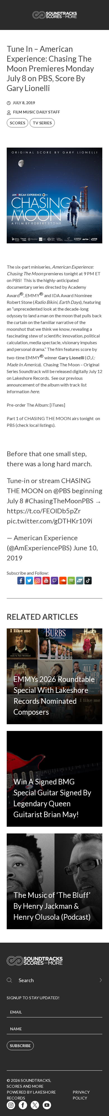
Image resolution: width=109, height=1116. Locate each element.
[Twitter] (29, 580)
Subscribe (20, 1045)
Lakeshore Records (30, 378)
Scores (17, 122)
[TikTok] (88, 580)
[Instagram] (38, 580)
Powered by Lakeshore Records (31, 1095)
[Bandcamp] (80, 580)
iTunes (57, 404)
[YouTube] (46, 580)
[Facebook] (21, 580)
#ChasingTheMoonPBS (59, 501)
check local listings (35, 425)
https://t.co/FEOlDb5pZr (44, 511)
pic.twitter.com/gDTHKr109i (50, 521)
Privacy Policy (81, 1095)
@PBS (61, 490)
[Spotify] (71, 580)
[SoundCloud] (63, 580)
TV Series (42, 122)
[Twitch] (54, 580)
